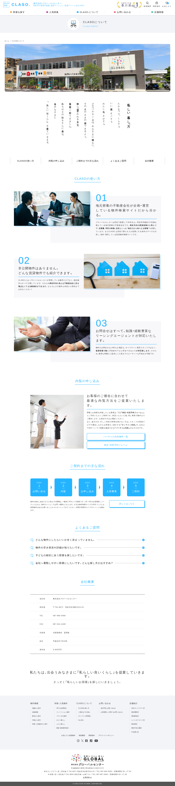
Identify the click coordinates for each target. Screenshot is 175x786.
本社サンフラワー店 (138, 708)
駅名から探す (36, 716)
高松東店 (134, 724)
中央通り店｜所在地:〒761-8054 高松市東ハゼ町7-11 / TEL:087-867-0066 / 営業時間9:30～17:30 (87, 774)
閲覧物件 (92, 735)
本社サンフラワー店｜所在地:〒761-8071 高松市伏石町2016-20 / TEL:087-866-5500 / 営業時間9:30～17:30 (87, 771)
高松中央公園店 (136, 728)
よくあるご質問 (118, 161)
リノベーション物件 (63, 712)
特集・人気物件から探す (40, 724)
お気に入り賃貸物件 (68, 735)
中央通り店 (135, 732)
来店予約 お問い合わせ (108, 708)
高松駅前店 (135, 716)
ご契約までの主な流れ (87, 161)
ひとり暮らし (60, 720)
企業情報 (86, 777)
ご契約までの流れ (84, 712)
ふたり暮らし (60, 724)
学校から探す (36, 720)
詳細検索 (35, 712)
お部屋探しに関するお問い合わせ (112, 712)
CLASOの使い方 (25, 161)
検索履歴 (82, 735)
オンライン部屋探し (85, 716)
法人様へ (81, 720)
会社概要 (149, 161)
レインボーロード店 (138, 720)
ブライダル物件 (61, 716)
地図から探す (36, 708)
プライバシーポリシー (106, 735)
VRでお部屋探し (61, 708)
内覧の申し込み (56, 161)
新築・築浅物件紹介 (62, 728)
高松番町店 (135, 712)
